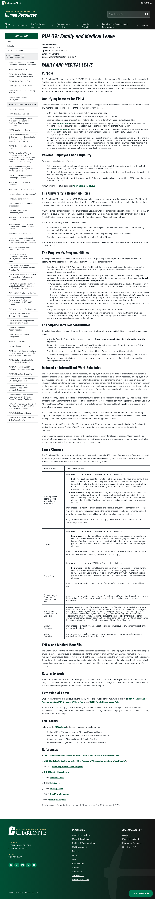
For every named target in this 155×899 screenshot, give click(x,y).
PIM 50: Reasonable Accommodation (17, 329)
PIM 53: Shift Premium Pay (19, 346)
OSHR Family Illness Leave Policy (104, 702)
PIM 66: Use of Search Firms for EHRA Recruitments (21, 419)
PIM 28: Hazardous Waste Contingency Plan (19, 212)
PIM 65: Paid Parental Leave (20, 413)
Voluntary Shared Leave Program (67, 766)
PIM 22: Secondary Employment (21, 189)
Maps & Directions (80, 839)
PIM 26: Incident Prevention (20, 199)
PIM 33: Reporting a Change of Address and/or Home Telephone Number (22, 227)
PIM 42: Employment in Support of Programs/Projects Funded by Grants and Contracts (22, 277)
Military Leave (56, 788)
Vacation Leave (57, 777)
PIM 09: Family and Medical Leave (22, 104)
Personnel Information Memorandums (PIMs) (15, 57)
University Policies (80, 879)
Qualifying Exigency (59, 794)
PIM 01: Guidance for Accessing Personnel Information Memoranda (22, 64)
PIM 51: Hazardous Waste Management (19, 336)
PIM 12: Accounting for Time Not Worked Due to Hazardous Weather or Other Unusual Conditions (21, 122)
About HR (7, 25)
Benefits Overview (86, 25)
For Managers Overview (63, 25)
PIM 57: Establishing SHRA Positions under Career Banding (21, 368)
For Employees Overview (38, 25)
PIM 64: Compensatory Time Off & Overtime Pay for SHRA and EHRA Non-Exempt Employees (22, 406)
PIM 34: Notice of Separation (20, 234)
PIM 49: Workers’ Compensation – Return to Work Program (22, 322)
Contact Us (77, 871)
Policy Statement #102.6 (83, 186)
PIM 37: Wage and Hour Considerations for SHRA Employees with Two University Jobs (21, 257)
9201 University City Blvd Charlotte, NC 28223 (19, 847)
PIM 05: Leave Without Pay (19, 81)
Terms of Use (78, 875)
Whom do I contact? (15, 51)
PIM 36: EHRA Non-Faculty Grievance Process (19, 248)
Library (75, 855)
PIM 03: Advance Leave (18, 69)
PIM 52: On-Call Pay (17, 342)
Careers (22, 26)
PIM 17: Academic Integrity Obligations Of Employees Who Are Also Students (21, 169)
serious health (63, 123)
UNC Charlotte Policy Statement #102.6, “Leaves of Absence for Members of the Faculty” (85, 761)
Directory (76, 851)
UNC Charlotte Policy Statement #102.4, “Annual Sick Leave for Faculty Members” (82, 755)
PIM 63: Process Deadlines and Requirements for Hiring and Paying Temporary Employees (21, 397)
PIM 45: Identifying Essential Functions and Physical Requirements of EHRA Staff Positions (20, 301)
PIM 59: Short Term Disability (20, 374)
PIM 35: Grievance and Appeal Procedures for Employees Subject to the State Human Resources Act (22, 240)
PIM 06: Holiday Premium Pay (20, 86)
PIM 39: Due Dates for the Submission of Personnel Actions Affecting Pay (22, 268)
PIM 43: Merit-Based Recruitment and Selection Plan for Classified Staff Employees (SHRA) (22, 286)
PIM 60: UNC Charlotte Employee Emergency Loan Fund (22, 380)
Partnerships (78, 863)
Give (74, 859)
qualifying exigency (60, 129)
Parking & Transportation (83, 843)
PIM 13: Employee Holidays (19, 130)
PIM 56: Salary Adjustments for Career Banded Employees (21, 361)
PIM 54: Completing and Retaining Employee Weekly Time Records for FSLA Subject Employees (22, 353)
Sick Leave (54, 783)
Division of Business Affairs (20, 11)
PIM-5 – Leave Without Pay (70, 702)
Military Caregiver (57, 799)
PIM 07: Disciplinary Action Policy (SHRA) (22, 92)
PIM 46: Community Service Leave (22, 309)
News (9, 41)
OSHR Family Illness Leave (56, 772)
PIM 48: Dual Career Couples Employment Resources (20, 315)
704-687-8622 (15, 857)
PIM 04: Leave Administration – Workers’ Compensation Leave (21, 75)
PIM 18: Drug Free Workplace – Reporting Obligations (21, 177)
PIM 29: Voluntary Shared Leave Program (21, 219)
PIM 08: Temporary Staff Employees (18, 99)
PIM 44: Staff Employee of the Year (22, 293)
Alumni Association (81, 835)
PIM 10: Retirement (16, 109)
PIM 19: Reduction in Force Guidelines (19, 183)
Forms (145, 26)
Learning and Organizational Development (115, 25)
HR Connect (139, 893)
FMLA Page (60, 727)
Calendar (10, 46)
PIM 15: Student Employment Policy (20, 147)
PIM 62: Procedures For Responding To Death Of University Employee (18, 388)
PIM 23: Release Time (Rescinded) (22, 194)
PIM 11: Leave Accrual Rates (20, 114)
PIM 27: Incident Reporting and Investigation (21, 205)
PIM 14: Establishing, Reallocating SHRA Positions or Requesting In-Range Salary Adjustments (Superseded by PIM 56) (22, 138)
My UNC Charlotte (80, 847)
